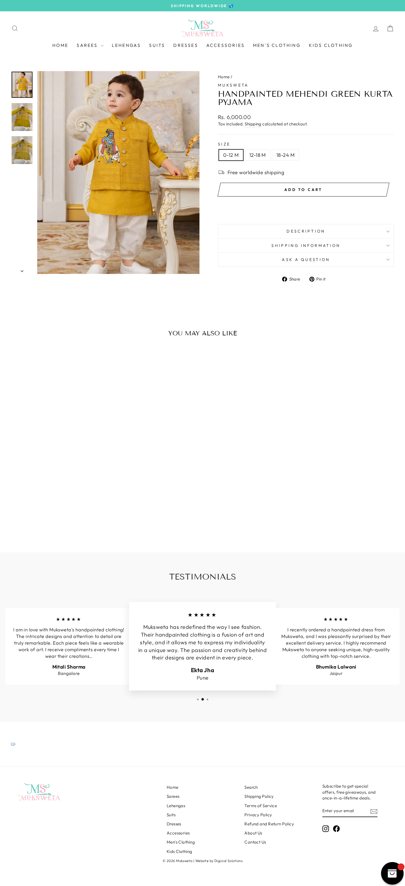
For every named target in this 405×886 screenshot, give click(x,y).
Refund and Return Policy (269, 823)
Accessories (225, 45)
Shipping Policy (259, 796)
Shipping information (305, 245)
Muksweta (233, 85)
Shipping (253, 123)
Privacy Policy (258, 814)
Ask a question (306, 259)
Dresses (185, 45)
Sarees (88, 45)
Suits (157, 45)
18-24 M (285, 155)
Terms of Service (260, 805)
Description (306, 231)
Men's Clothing (277, 45)
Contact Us (255, 842)
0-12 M (231, 155)
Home (60, 45)
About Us (253, 833)
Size (224, 144)
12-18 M (257, 155)
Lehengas (126, 45)
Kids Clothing (331, 45)
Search (251, 787)
